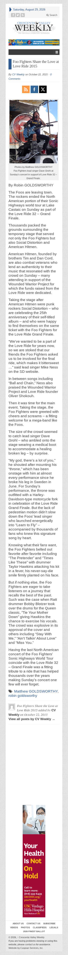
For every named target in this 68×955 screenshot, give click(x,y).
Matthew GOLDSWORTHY (36, 691)
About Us (18, 923)
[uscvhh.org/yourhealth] (34, 861)
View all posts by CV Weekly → (31, 719)
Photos (25, 927)
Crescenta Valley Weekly (30, 937)
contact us (30, 944)
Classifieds (39, 927)
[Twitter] (17, 15)
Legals (53, 927)
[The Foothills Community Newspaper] (34, 27)
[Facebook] (13, 15)
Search (53, 15)
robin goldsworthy (22, 696)
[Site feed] (22, 15)
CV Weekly (18, 74)
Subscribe (49, 923)
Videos (14, 927)
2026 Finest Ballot (34, 931)
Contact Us (33, 923)
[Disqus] (34, 744)
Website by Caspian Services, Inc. (25, 948)
